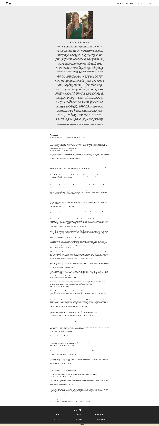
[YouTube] (59, 419)
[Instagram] (54, 419)
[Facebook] (56, 419)
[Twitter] (58, 419)
